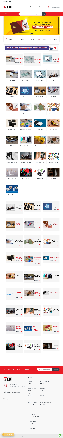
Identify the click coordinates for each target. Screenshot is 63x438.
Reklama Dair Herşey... (8, 1)
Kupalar (41, 397)
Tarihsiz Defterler (31, 404)
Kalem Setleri (30, 395)
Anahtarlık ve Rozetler (44, 386)
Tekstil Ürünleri (33, 421)
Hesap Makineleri (33, 409)
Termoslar (42, 395)
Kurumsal (26, 6)
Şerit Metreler (42, 390)
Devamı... (17, 62)
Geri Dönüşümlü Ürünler (44, 381)
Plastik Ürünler (32, 428)
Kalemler (29, 397)
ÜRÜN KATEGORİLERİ (10, 14)
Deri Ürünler (30, 400)
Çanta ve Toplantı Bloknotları (45, 402)
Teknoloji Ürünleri (31, 386)
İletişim (41, 6)
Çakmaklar (32, 426)
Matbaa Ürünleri (43, 383)
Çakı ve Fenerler (43, 393)
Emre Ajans (28, 436)
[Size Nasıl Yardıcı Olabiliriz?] (59, 435)
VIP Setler (29, 390)
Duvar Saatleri (42, 400)
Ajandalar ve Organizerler (32, 402)
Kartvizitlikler (42, 388)
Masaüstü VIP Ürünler (32, 388)
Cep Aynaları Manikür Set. (35, 416)
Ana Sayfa (20, 6)
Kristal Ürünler (32, 414)
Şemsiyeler (32, 419)
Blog (36, 6)
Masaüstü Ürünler (43, 404)
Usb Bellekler (30, 383)
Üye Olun (56, 369)
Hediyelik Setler (31, 393)
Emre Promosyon (8, 436)
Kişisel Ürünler (32, 423)
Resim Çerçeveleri (33, 412)
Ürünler (32, 6)
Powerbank (30, 381)
